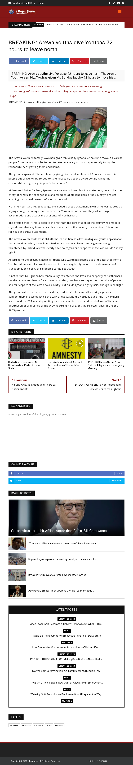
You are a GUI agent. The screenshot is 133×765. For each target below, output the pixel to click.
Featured (67, 642)
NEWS (67, 631)
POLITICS (59, 725)
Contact (103, 761)
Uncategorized (117, 24)
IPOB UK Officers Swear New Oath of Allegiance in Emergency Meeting (57, 86)
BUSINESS (26, 725)
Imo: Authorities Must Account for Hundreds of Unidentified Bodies (66, 24)
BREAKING (14, 725)
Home (41, 2)
